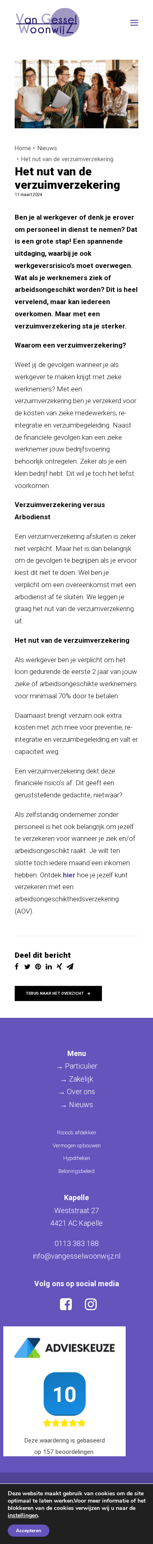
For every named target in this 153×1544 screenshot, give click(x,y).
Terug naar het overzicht (55, 993)
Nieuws (47, 148)
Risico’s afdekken (76, 1132)
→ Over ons (76, 1091)
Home (23, 148)
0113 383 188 (77, 1243)
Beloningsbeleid (76, 1171)
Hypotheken (76, 1158)
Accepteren (28, 1530)
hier (69, 875)
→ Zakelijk (76, 1079)
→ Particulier (77, 1066)
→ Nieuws (76, 1104)
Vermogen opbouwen (77, 1145)
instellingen (23, 1515)
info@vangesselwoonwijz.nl (76, 1256)
